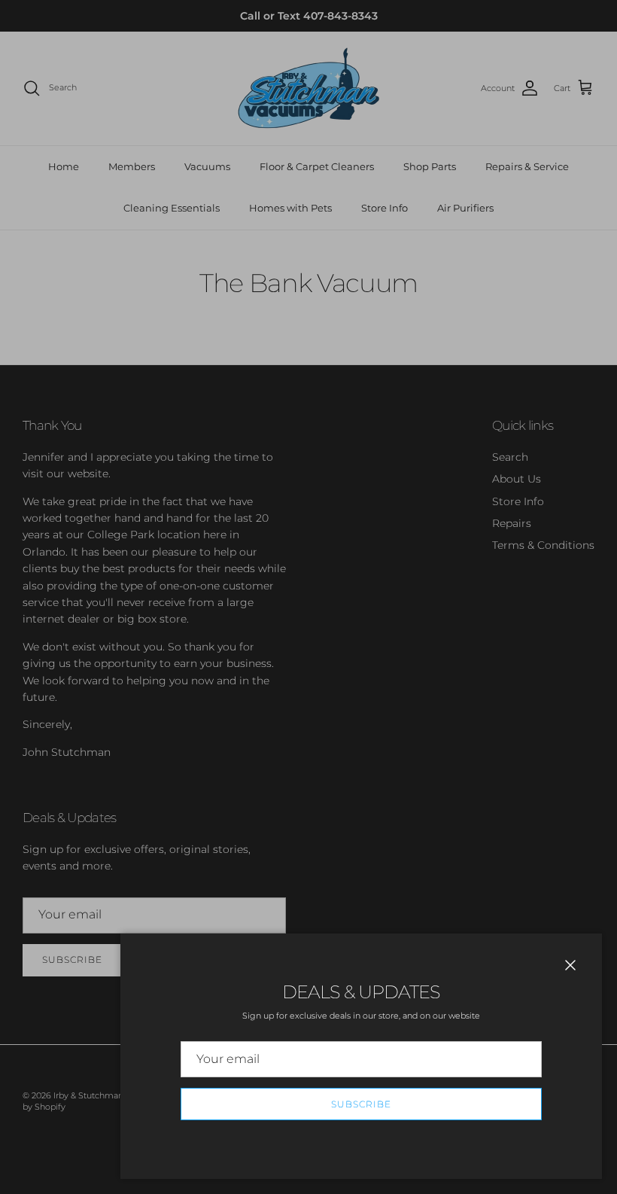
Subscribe (361, 1104)
